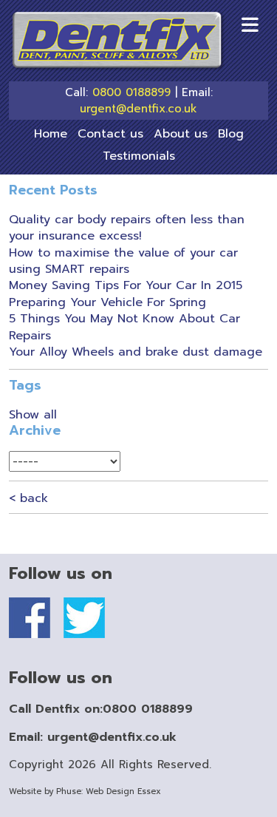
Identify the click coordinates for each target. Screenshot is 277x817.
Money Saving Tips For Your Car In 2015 (125, 285)
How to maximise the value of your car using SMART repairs (123, 261)
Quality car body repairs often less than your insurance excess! (126, 228)
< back (28, 498)
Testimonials (139, 156)
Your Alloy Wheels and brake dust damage (135, 352)
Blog (231, 134)
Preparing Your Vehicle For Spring (107, 302)
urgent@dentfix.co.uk (138, 109)
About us (181, 134)
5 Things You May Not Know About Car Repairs (124, 327)
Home (50, 134)
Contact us (110, 134)
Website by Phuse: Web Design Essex (85, 791)
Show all (33, 415)
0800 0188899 (131, 93)
